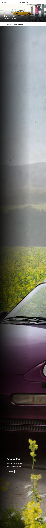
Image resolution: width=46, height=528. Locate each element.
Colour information (13, 24)
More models (20, 24)
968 (8, 24)
